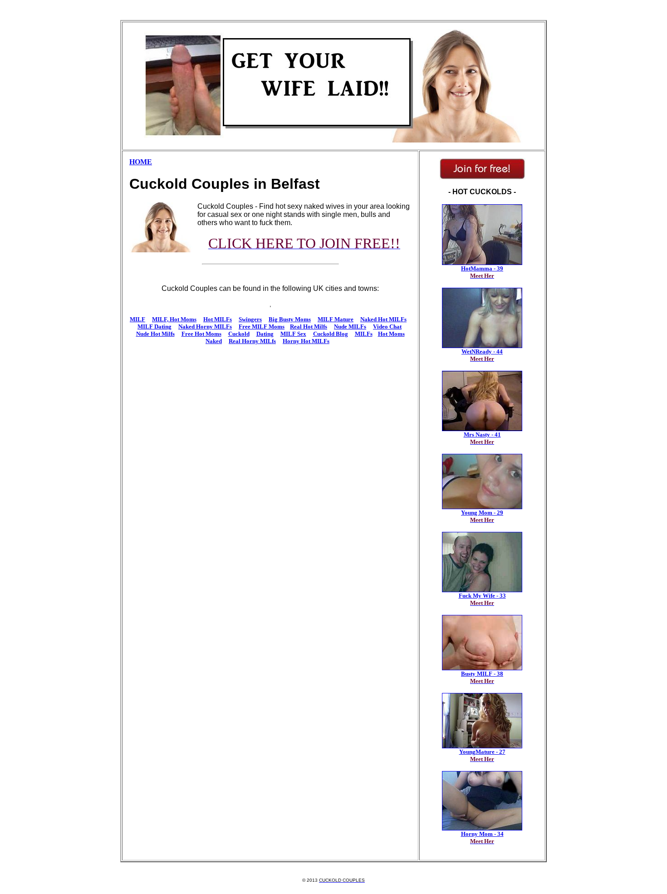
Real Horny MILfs (252, 341)
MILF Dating (154, 326)
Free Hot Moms (201, 333)
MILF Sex (293, 333)
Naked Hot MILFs (383, 319)
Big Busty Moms (290, 319)
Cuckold (239, 333)
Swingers (250, 319)
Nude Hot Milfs (155, 333)
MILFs (364, 333)
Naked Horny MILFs (205, 326)
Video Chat (387, 326)
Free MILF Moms (261, 326)
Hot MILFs (217, 319)
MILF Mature (335, 319)
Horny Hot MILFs (306, 341)
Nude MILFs (350, 326)
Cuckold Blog (330, 333)
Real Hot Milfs (308, 326)
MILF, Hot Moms (174, 319)
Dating (265, 333)
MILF (137, 319)
